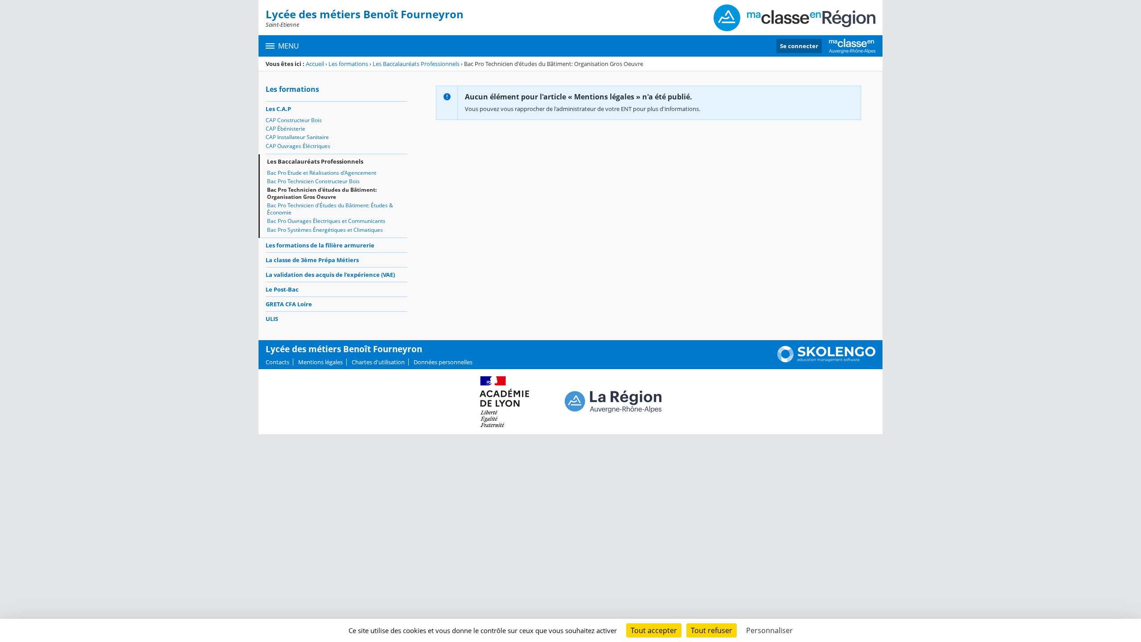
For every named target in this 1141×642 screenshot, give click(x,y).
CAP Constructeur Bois (294, 120)
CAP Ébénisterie (285, 128)
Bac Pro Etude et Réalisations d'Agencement (321, 173)
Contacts (277, 362)
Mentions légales (320, 362)
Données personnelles (443, 362)
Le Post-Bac (282, 289)
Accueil (315, 64)
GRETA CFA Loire (289, 304)
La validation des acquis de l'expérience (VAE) (330, 275)
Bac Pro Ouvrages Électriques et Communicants (326, 221)
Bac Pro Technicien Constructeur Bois (313, 181)
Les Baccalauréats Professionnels (416, 64)
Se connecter (799, 46)
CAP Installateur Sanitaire (297, 137)
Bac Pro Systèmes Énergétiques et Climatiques (325, 230)
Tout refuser (711, 630)
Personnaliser (769, 630)
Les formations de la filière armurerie (320, 245)
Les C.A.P (278, 109)
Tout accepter (654, 630)
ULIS (272, 319)
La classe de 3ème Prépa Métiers (312, 260)
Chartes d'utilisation (378, 362)
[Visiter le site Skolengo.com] (826, 360)
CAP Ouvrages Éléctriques (298, 146)
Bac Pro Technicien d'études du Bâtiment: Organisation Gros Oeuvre (322, 193)
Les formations (348, 64)
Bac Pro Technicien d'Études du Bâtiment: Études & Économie (330, 209)
